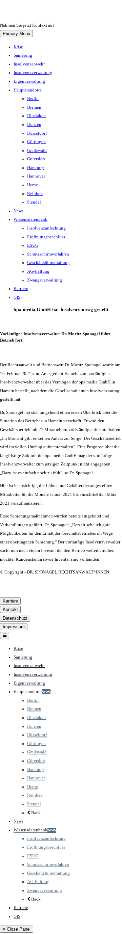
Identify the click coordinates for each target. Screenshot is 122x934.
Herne (32, 185)
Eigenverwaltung (29, 81)
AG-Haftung (38, 271)
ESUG (32, 245)
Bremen (34, 107)
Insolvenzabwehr (29, 64)
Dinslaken (36, 115)
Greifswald (37, 150)
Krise (18, 47)
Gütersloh (36, 159)
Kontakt (10, 609)
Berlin (33, 98)
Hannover (36, 176)
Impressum (14, 626)
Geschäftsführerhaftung (48, 262)
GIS (17, 297)
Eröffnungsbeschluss (46, 237)
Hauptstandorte (28, 90)
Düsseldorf (37, 133)
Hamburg (35, 167)
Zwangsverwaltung (44, 280)
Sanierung (23, 55)
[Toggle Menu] (4, 635)
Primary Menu (16, 33)
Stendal (34, 202)
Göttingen (36, 141)
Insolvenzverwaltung (33, 72)
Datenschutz (15, 618)
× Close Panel (16, 929)
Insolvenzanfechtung (46, 228)
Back (35, 812)
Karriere (21, 288)
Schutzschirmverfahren (48, 254)
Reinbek (35, 193)
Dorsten (34, 124)
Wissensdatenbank (30, 219)
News (18, 211)
